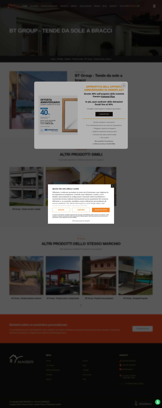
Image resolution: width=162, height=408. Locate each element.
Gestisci (81, 210)
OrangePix (87, 220)
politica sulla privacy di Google (76, 205)
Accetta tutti (101, 210)
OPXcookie (75, 220)
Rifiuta (61, 210)
